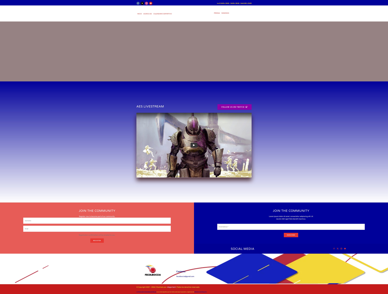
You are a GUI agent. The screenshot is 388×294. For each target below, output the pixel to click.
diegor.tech (171, 287)
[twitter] (142, 3)
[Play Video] (194, 145)
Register (97, 240)
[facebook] (138, 3)
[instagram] (146, 3)
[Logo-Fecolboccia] (152, 264)
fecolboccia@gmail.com (185, 276)
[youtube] (150, 3)
